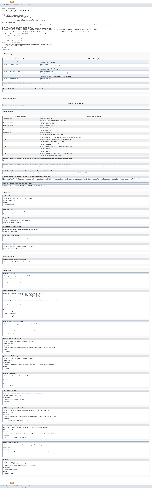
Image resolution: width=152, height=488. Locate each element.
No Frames (21, 4)
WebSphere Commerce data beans (32, 33)
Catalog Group (26, 31)
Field (9, 5)
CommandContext (14, 64)
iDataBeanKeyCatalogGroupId (48, 68)
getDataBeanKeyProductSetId (48, 129)
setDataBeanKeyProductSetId (48, 150)
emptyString (5, 90)
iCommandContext (44, 64)
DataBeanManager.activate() (70, 137)
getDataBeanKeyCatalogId (47, 125)
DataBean (5, 24)
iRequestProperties (45, 78)
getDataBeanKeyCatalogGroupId (48, 122)
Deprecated (20, 1)
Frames (16, 4)
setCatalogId (46, 166)
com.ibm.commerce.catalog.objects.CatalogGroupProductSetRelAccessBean (25, 17)
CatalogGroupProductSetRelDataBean (13, 105)
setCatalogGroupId (29, 166)
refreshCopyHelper (20, 166)
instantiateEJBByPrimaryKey (9, 166)
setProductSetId (95, 166)
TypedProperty (14, 78)
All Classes (28, 4)
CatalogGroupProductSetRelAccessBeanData (101, 24)
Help (28, 1)
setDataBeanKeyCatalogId (47, 146)
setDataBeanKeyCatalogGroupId (48, 143)
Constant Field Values (9, 204)
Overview (2, 1)
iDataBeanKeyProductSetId (47, 75)
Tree (16, 1)
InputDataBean (11, 24)
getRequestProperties (46, 132)
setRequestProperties (46, 153)
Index (25, 1)
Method (14, 5)
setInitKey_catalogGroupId (63, 166)
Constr (11, 5)
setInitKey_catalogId (74, 166)
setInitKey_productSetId (85, 166)
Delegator (114, 24)
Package (7, 1)
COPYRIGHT (42, 61)
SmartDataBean (18, 24)
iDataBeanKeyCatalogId (46, 71)
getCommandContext (45, 118)
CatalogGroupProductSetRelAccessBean (57, 164)
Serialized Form (6, 49)
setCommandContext (45, 139)
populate (42, 136)
